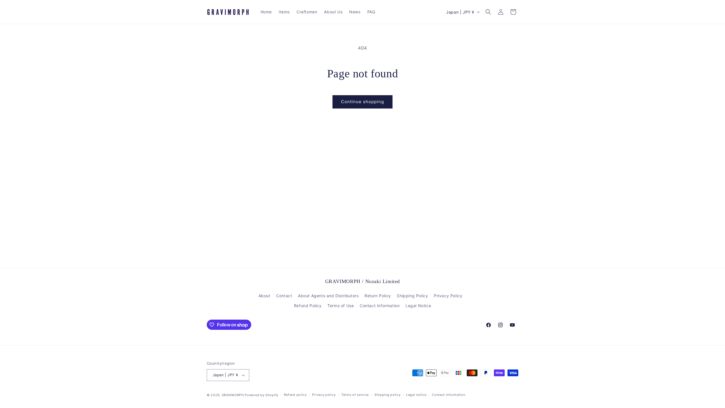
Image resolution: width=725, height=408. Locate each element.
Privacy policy (324, 395)
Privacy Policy (448, 295)
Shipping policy (387, 395)
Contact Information (380, 305)
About (264, 295)
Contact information (448, 395)
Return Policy (377, 295)
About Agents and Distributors (328, 295)
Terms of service (355, 395)
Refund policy (295, 395)
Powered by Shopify (261, 395)
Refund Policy (308, 305)
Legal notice (416, 395)
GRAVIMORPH (233, 395)
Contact (284, 295)
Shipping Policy (412, 295)
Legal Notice (418, 305)
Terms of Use (340, 305)
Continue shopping (362, 101)
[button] (488, 12)
